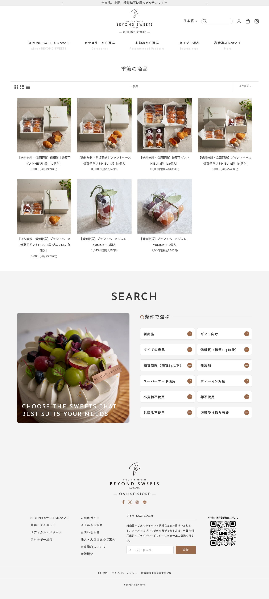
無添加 (205, 365)
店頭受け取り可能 (214, 412)
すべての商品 (154, 349)
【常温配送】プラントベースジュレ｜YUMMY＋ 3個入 (104, 242)
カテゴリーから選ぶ (99, 45)
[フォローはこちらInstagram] (257, 21)
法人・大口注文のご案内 (98, 539)
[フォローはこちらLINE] (144, 502)
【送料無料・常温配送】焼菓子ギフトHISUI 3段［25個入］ (165, 160)
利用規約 (103, 573)
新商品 (149, 333)
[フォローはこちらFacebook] (123, 502)
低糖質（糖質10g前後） (219, 349)
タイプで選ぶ (189, 45)
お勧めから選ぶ (147, 45)
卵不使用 (207, 396)
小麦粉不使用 (154, 396)
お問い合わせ (90, 532)
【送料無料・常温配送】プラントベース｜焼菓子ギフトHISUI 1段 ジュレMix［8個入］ (44, 245)
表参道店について (227, 45)
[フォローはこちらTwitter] (130, 502)
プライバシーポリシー (150, 535)
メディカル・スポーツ (46, 532)
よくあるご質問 (92, 525)
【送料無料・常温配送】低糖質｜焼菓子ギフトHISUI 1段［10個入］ (44, 160)
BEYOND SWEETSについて (49, 45)
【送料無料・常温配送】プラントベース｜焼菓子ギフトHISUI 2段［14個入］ (224, 160)
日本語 (188, 21)
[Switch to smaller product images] (22, 87)
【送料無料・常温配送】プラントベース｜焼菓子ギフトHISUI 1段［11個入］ (104, 160)
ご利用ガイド (90, 518)
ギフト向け (209, 333)
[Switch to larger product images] (16, 87)
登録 (186, 549)
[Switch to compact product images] (28, 87)
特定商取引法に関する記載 (156, 573)
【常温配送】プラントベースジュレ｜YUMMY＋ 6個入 (165, 242)
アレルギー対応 (41, 539)
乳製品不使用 (154, 412)
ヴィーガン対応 (212, 381)
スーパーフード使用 (160, 381)
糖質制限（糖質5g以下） (163, 365)
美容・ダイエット (43, 525)
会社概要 (87, 554)
